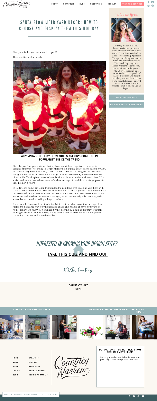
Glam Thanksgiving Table (33, 310)
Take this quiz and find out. (78, 255)
